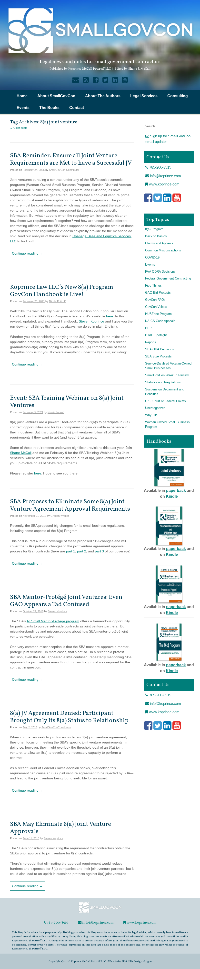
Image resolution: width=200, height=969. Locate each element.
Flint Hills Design (131, 961)
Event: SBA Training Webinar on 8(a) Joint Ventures (67, 402)
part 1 (70, 551)
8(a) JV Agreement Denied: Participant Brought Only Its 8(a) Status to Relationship (69, 717)
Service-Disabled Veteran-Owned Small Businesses (168, 366)
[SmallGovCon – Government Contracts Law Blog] (100, 912)
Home (22, 96)
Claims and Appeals (159, 243)
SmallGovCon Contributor (64, 169)
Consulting (177, 96)
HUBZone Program (158, 314)
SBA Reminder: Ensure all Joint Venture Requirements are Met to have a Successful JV (71, 159)
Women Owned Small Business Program (167, 424)
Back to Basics (156, 236)
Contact (76, 108)
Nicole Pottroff (57, 301)
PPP (148, 328)
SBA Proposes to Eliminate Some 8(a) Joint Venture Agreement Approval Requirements (70, 505)
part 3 (99, 551)
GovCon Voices (156, 307)
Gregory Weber (59, 515)
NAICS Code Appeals (160, 321)
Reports (150, 342)
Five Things (153, 285)
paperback (176, 490)
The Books (49, 108)
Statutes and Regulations (163, 382)
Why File (151, 415)
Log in (148, 961)
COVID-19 (152, 257)
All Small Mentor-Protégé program (53, 621)
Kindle (172, 496)
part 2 (81, 551)
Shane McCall (20, 453)
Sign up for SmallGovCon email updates (167, 139)
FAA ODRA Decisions (160, 271)
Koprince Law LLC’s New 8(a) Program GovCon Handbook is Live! (61, 291)
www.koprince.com (164, 184)
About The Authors (102, 96)
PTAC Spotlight (156, 335)
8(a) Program (154, 229)
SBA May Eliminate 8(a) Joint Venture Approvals (60, 828)
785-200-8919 (159, 167)
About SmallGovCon (56, 96)
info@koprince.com (165, 176)
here (109, 316)
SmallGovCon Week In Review (167, 375)
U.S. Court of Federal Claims (165, 401)
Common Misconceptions (163, 250)
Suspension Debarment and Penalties (164, 392)
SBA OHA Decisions (159, 349)
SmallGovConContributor (56, 727)
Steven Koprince (91, 321)
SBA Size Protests (158, 356)
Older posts (18, 127)
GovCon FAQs (155, 299)
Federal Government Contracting (168, 278)
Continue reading (27, 253)
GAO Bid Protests (158, 292)
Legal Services (144, 96)
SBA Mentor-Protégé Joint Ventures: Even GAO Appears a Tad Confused (66, 601)
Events (23, 108)
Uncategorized (155, 408)
